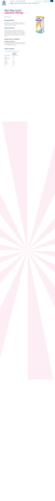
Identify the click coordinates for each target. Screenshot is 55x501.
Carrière (45, 1)
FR (51, 0)
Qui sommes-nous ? (35, 3)
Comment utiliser (17, 3)
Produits (11, 3)
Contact (48, 1)
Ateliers (30, 3)
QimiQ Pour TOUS (12, 1)
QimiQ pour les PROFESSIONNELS (21, 1)
